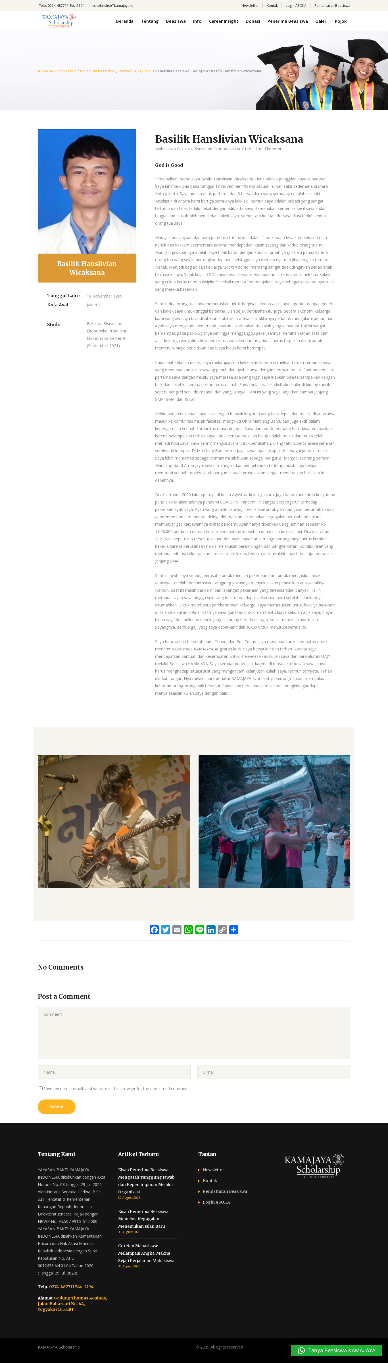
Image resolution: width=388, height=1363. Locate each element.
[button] (336, 1350)
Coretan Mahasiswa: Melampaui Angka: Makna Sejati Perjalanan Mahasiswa (146, 1253)
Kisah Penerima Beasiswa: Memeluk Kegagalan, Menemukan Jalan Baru (143, 1219)
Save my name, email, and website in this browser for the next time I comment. (116, 1088)
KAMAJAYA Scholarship (57, 71)
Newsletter (250, 5)
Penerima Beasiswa (97, 71)
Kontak (272, 5)
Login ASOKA (296, 5)
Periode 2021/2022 (134, 71)
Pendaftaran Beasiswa (332, 5)
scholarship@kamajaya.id (112, 5)
